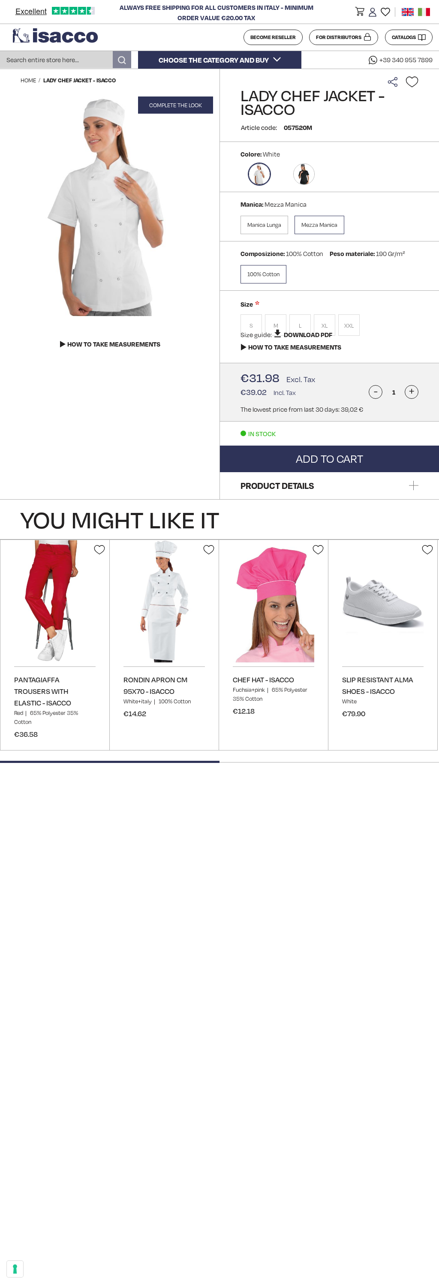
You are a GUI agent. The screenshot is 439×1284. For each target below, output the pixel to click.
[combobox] (65, 59)
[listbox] (329, 326)
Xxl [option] (349, 325)
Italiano (424, 12)
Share (394, 81)
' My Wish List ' (385, 12)
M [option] (276, 325)
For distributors (338, 37)
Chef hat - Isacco (263, 679)
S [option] (251, 325)
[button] (359, 13)
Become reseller (273, 37)
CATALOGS (404, 37)
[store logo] (125, 37)
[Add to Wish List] (412, 81)
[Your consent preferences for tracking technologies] (15, 1269)
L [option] (300, 325)
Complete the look (175, 105)
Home (28, 80)
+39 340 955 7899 (406, 59)
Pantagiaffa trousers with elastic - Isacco (42, 691)
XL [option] (325, 325)
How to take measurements (294, 347)
